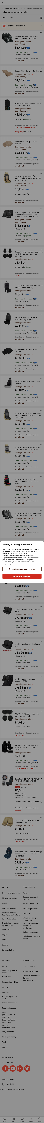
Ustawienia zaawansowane (22, 569)
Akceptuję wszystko (22, 576)
